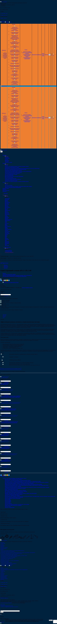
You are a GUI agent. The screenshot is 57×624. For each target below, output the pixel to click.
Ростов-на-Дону (8, 226)
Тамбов (6, 234)
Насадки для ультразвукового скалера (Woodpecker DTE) (14, 42)
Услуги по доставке (27, 51)
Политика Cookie (35, 621)
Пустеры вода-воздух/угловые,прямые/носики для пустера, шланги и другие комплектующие (23, 481)
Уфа (5, 240)
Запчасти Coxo (8, 506)
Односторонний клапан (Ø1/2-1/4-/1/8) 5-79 (8, 416)
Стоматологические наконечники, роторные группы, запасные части (14, 50)
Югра (6, 244)
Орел (6, 222)
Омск (6, 221)
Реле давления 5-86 (4, 377)
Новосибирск (7, 220)
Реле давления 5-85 (4, 384)
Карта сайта (2, 604)
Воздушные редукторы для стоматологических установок (16, 491)
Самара (6, 228)
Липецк (6, 216)
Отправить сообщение (9, 252)
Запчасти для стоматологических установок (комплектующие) (14, 29)
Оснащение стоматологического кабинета (15, 74)
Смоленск (7, 232)
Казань (6, 209)
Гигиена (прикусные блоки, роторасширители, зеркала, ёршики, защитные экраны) (21, 493)
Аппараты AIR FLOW (14, 63)
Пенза (6, 224)
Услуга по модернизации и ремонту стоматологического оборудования (27, 54)
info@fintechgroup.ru (4, 21)
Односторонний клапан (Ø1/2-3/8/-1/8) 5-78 (8, 422)
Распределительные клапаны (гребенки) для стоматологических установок (19, 483)
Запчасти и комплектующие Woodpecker (12, 498)
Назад (7, 156)
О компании (5, 53)
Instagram (5, 267)
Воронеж (6, 206)
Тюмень (6, 238)
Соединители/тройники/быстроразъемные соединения (15, 488)
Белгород (6, 201)
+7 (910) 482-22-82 (3, 13)
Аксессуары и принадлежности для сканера (13, 505)
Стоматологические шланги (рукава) (14, 33)
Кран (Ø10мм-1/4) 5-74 (4, 448)
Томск (6, 236)
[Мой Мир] (9, 280)
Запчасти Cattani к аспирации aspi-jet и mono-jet (14, 497)
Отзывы (5, 54)
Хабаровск (7, 241)
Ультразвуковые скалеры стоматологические (14, 54)
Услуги (26, 49)
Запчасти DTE (7, 499)
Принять (50, 620)
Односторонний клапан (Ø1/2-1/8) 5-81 (7, 409)
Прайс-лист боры (43, 54)
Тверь (6, 235)
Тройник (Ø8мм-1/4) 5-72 (5, 461)
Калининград (7, 210)
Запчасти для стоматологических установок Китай (10, 368)
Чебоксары (7, 242)
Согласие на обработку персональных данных (9, 606)
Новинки (40, 54)
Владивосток (7, 202)
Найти (2, 612)
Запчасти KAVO (8, 501)
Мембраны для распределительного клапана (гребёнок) (15, 490)
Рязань (6, 227)
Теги (3, 317)
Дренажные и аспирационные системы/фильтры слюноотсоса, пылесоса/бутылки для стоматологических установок (27, 487)
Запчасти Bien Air (8, 503)
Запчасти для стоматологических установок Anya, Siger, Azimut (17, 504)
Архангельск (7, 198)
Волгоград (7, 204)
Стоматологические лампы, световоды (14, 58)
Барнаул (6, 200)
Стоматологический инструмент (15, 78)
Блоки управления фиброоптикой (11, 489)
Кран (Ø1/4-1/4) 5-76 (4, 435)
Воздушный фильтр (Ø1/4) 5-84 (6, 390)
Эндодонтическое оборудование (14, 61)
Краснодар (7, 213)
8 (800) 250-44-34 (3, 18)
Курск (6, 215)
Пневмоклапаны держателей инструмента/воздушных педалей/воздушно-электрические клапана (23, 484)
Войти (8, 23)
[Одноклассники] (7, 280)
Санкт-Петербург (8, 229)
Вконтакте (6, 266)
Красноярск (7, 214)
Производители (35, 54)
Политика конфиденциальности (6, 605)
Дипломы (5, 56)
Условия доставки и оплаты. (27, 287)
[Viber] (4, 280)
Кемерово (7, 212)
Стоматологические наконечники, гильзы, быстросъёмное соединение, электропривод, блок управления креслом (26, 485)
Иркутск (6, 208)
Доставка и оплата (5, 58)
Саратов (6, 230)
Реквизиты (5, 55)
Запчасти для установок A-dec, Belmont (12, 495)
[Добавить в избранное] (54, 0)
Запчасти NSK (7, 502)
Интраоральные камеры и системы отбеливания (15, 66)
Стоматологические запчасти (6, 602)
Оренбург (7, 223)
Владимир (7, 203)
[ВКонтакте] (1, 280)
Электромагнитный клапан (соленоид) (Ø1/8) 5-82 (10, 403)
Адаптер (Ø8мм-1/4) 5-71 (5, 467)
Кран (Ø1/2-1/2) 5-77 (4, 429)
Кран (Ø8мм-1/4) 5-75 (4, 441)
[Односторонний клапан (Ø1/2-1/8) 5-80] (10, 282)
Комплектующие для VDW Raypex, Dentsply (13, 479)
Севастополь (7, 231)
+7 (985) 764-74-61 (3, 15)
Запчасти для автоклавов (9, 507)
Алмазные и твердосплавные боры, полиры (14, 46)
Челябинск (7, 243)
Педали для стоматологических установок (13, 486)
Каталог (13, 24)
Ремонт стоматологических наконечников (27, 57)
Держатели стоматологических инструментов (13, 494)
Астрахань (7, 199)
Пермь (6, 225)
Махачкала (7, 217)
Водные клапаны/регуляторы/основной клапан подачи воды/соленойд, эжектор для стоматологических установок (26, 482)
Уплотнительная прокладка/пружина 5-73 (8, 454)
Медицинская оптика (15, 68)
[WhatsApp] (5, 280)
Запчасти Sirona (8, 500)
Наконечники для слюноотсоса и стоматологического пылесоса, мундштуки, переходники (14, 37)
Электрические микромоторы (15, 71)
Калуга (6, 211)
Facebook (5, 265)
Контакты (47, 54)
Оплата (4, 316)
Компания (4, 50)
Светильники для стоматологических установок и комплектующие (17, 480)
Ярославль (7, 245)
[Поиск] (49, 54)
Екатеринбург (7, 207)
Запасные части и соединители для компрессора (14, 492)
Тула (6, 237)
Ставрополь (7, 233)
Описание (5, 314)
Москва (6, 218)
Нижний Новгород (8, 219)
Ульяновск (7, 239)
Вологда (6, 205)
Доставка (4, 315)
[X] (2, 280)
